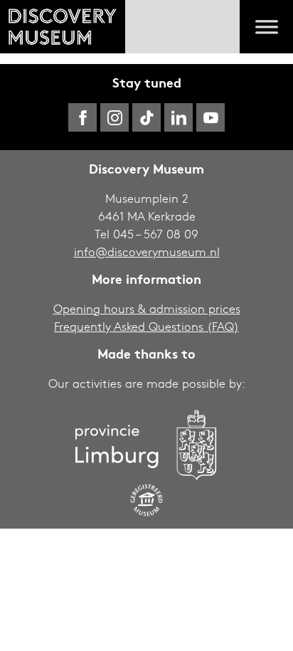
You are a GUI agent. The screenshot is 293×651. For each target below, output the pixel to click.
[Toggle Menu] (266, 27)
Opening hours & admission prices (146, 308)
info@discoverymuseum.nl (147, 251)
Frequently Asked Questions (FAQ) (146, 326)
